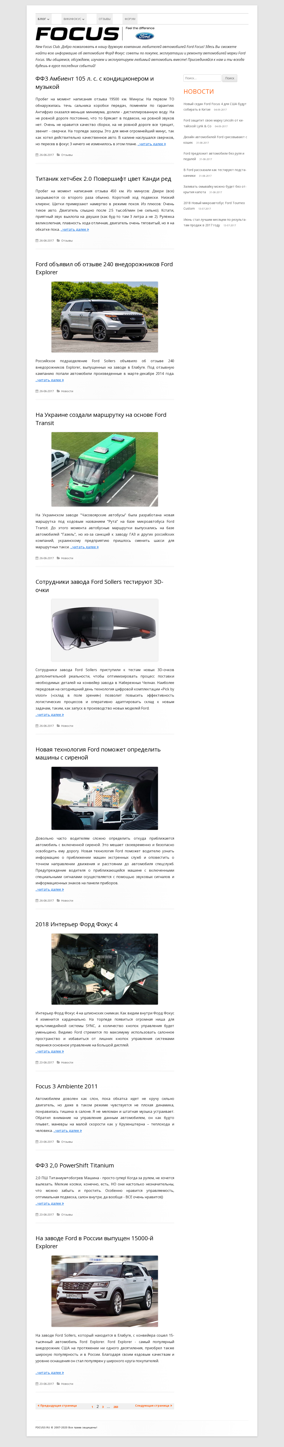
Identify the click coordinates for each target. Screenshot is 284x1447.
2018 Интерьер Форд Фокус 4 (77, 924)
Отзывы (104, 19)
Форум (130, 19)
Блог (42, 19)
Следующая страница (152, 1405)
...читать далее (152, 143)
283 (116, 1407)
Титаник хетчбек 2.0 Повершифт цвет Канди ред (103, 179)
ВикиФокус (72, 19)
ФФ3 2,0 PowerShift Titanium (75, 1165)
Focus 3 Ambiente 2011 (67, 1086)
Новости (67, 391)
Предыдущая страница (58, 1405)
